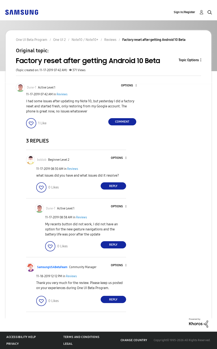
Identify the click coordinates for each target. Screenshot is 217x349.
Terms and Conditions (81, 337)
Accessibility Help (21, 337)
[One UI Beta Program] (21, 12)
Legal (67, 344)
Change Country (134, 340)
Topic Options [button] (189, 60)
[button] (128, 86)
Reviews (62, 94)
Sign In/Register (184, 12)
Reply (113, 186)
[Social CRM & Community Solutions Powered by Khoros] (198, 323)
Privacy (12, 344)
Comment (122, 121)
